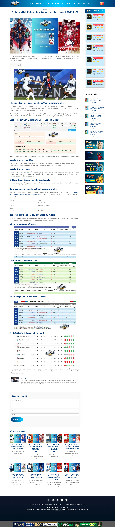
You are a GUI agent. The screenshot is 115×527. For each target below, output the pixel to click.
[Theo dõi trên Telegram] (66, 500)
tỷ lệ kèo (56, 58)
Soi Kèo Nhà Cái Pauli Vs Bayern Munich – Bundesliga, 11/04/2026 (35, 447)
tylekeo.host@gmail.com (39, 504)
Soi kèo (45, 9)
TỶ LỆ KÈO (31, 3)
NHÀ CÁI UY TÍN (70, 3)
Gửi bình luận (17, 419)
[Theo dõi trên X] (53, 500)
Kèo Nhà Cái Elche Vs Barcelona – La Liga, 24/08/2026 (95, 116)
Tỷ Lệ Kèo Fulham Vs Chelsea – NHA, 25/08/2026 (95, 124)
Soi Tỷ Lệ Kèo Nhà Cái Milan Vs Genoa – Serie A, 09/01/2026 (72, 475)
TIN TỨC (89, 3)
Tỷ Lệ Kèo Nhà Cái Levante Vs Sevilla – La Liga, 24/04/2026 (18, 475)
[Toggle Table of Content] (18, 65)
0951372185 (49, 504)
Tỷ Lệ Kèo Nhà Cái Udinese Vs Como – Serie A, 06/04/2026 (36, 475)
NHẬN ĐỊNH (39, 3)
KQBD (57, 3)
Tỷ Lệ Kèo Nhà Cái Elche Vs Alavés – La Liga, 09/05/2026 (17, 446)
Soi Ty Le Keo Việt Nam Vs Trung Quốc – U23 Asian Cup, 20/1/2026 (72, 446)
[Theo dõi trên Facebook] (48, 500)
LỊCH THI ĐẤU (49, 3)
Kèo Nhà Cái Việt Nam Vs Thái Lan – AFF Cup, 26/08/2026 (97, 100)
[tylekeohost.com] (17, 3)
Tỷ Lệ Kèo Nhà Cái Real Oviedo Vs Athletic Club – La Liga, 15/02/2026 (54, 447)
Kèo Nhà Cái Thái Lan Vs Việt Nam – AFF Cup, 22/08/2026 (96, 132)
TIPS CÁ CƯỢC (81, 3)
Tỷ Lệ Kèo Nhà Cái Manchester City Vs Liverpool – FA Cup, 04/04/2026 (54, 476)
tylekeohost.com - (58, 509)
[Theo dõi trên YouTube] (61, 500)
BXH (62, 3)
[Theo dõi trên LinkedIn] (57, 500)
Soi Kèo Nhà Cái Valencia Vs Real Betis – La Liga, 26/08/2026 (97, 108)
